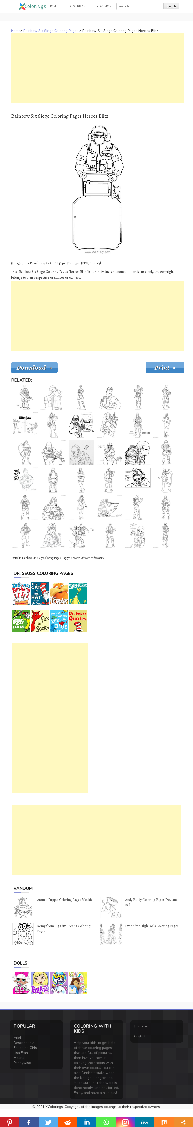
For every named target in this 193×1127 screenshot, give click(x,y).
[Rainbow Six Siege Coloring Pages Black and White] (25, 425)
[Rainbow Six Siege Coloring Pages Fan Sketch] (109, 452)
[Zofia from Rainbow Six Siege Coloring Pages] (166, 535)
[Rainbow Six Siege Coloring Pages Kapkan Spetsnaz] (53, 507)
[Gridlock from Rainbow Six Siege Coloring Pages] (109, 397)
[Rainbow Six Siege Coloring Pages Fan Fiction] (138, 425)
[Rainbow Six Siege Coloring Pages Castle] (166, 397)
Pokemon (104, 6)
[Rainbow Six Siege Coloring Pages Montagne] (25, 452)
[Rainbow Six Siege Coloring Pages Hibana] (53, 425)
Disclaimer (142, 1026)
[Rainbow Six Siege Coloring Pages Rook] (166, 452)
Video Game (97, 558)
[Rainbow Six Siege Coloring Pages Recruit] (53, 397)
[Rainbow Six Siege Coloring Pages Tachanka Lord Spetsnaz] (53, 452)
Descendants (24, 1042)
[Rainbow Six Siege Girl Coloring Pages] (138, 535)
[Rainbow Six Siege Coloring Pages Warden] (81, 480)
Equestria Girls (25, 1047)
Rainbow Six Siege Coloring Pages (50, 30)
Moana (19, 1057)
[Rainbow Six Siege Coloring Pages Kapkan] (25, 535)
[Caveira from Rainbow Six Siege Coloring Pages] (81, 397)
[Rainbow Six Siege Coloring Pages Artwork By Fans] (81, 425)
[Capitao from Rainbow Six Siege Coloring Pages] (109, 535)
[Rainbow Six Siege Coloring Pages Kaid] (166, 425)
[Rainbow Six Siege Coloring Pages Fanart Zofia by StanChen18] (53, 535)
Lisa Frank (22, 1052)
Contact (140, 1036)
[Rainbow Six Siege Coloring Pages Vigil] (138, 507)
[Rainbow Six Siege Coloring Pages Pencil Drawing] (81, 452)
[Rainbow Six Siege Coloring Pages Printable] (53, 480)
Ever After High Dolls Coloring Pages (152, 926)
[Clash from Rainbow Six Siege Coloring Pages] (166, 480)
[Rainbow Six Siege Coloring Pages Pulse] (166, 507)
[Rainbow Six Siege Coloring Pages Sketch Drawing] (81, 535)
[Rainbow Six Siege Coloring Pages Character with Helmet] (138, 452)
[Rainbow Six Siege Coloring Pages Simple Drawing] (138, 480)
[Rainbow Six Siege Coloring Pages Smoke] (109, 480)
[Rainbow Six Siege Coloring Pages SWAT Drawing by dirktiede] (25, 397)
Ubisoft (85, 558)
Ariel (17, 1037)
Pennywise (22, 1062)
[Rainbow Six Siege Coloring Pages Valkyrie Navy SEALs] (109, 425)
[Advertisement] (97, 68)
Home (15, 30)
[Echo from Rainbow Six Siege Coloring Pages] (25, 507)
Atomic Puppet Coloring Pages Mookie (65, 899)
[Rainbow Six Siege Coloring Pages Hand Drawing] (109, 507)
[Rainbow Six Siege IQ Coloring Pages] (81, 507)
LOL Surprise (77, 6)
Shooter (75, 558)
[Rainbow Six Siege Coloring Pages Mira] (138, 397)
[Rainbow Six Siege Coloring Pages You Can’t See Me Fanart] (25, 480)
